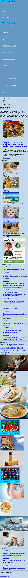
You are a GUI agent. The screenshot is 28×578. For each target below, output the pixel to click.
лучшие (6, 345)
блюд (5, 344)
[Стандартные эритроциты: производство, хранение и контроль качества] (11, 217)
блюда (10, 344)
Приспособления (8, 52)
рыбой (23, 350)
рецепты (3, 350)
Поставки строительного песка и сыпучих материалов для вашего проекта (14, 234)
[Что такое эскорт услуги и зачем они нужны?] (14, 370)
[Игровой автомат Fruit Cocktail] (10, 434)
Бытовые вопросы (11, 78)
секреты (7, 352)
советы (11, 352)
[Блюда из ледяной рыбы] (13, 402)
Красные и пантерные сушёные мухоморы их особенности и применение (15, 144)
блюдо (15, 344)
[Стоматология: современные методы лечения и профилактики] (12, 547)
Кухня (5, 65)
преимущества (23, 345)
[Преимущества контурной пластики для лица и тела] (11, 172)
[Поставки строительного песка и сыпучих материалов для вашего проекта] (11, 232)
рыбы (2, 352)
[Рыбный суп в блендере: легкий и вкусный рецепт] (6, 514)
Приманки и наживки (9, 46)
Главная (2, 104)
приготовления (11, 348)
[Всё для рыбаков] (7, 3)
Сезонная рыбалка (9, 59)
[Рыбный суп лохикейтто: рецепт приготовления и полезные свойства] (8, 386)
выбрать (2, 345)
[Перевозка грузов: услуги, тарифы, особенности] (12, 450)
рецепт (20, 348)
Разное (5, 72)
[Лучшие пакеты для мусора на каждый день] (11, 466)
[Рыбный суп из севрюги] (14, 418)
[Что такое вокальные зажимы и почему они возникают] (11, 187)
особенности (11, 346)
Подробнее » (6, 158)
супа (14, 352)
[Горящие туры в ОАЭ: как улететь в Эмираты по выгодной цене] (11, 202)
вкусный (22, 344)
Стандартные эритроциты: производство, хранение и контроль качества (14, 219)
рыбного (10, 350)
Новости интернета (11, 85)
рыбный (18, 350)
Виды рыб (6, 39)
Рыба (2, 344)
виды (19, 344)
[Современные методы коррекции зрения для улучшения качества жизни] (12, 498)
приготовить (2, 348)
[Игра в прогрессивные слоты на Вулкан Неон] (10, 482)
